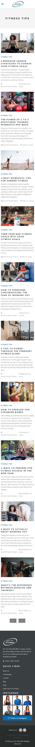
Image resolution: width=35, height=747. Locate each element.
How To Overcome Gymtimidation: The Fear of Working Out (15, 292)
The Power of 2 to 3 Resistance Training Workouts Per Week (15, 122)
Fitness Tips (6, 57)
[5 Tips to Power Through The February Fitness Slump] (17, 330)
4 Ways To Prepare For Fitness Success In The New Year (17, 470)
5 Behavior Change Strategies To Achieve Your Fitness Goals (16, 63)
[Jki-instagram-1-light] (24, 730)
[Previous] (13, 620)
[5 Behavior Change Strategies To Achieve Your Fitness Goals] (17, 43)
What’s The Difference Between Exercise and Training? (16, 588)
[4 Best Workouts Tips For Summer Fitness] (17, 160)
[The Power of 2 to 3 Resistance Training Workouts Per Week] (17, 101)
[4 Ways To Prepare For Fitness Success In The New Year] (17, 450)
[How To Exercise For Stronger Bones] (17, 392)
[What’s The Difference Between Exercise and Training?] (17, 567)
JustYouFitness (10, 86)
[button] (2, 4)
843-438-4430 (12, 661)
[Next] (21, 620)
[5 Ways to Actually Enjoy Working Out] (17, 511)
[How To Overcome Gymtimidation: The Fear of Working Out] (17, 272)
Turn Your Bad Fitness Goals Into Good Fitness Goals (16, 236)
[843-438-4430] (3, 661)
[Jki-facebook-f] (20, 730)
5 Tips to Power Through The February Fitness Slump (16, 351)
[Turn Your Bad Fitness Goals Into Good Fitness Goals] (17, 216)
